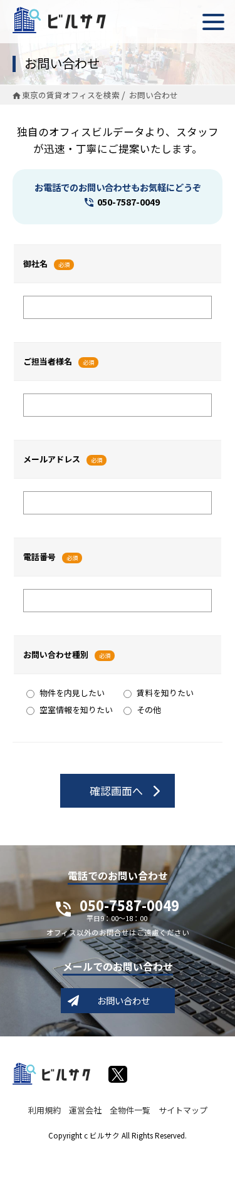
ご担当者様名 (47, 361)
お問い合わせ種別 (55, 654)
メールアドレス (51, 459)
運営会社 (85, 1110)
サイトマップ (183, 1110)
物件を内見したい (72, 693)
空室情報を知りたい (76, 710)
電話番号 (39, 557)
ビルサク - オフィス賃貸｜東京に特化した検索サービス (59, 20)
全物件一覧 (130, 1110)
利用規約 (44, 1110)
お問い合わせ (123, 1000)
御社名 (35, 263)
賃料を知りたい (165, 693)
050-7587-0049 (128, 201)
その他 (149, 710)
